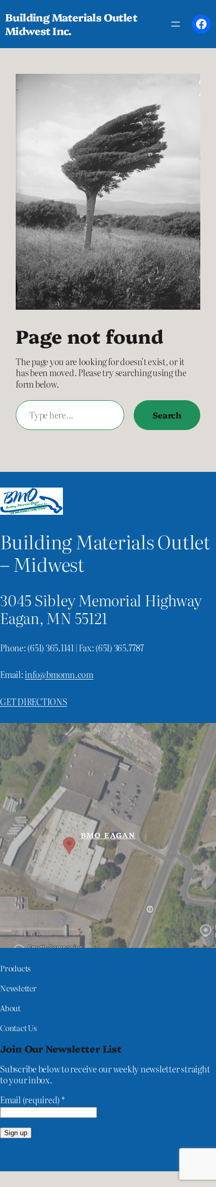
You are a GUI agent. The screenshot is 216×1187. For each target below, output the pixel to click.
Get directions (33, 701)
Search (167, 415)
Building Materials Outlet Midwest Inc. (71, 24)
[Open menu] (175, 24)
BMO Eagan (108, 835)
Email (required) (32, 1099)
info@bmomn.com (59, 674)
